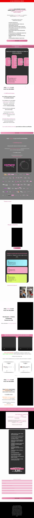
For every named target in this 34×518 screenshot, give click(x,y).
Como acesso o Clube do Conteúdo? (7, 485)
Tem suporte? (4, 483)
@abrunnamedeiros (17, 503)
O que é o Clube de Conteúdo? (6, 480)
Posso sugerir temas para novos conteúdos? (8, 490)
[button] (1, 130)
